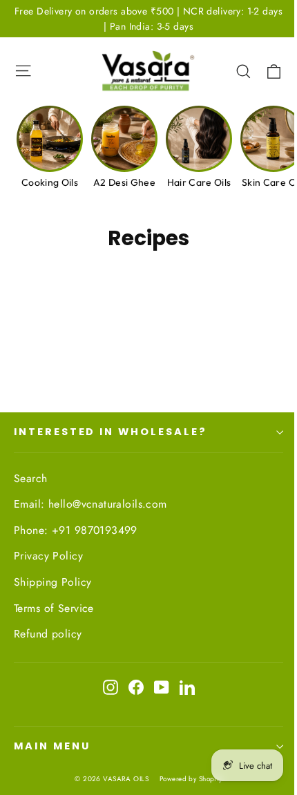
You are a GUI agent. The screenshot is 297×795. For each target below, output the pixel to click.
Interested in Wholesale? (110, 432)
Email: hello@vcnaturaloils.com (90, 504)
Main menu (52, 746)
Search (31, 478)
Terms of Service (54, 608)
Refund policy (48, 634)
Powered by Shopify (191, 779)
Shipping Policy (52, 582)
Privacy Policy (48, 556)
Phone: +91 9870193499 (75, 530)
